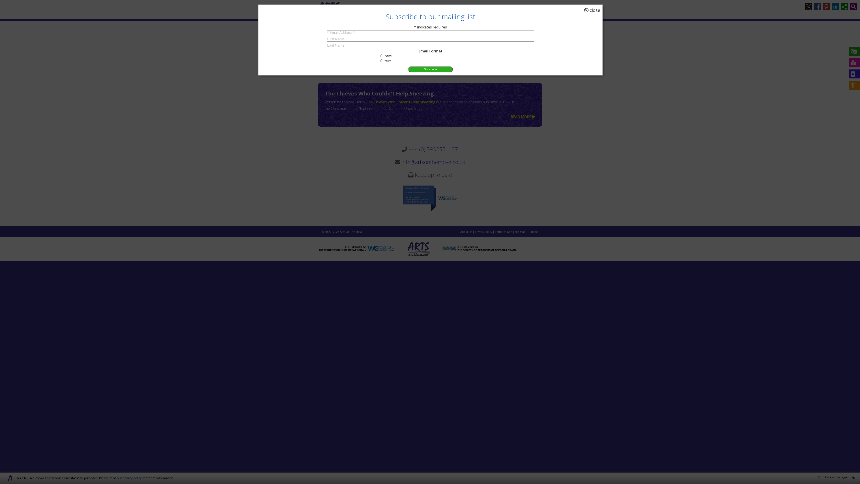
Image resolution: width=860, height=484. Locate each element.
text (388, 60)
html (388, 56)
